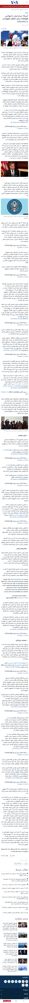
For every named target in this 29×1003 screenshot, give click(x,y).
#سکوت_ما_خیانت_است (21, 384)
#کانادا (11, 509)
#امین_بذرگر (24, 376)
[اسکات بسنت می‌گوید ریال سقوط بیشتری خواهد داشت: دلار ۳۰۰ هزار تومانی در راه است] (22, 960)
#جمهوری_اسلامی (19, 515)
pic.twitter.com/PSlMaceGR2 (19, 122)
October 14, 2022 (22, 129)
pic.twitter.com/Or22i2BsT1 (19, 707)
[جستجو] (23, 1001)
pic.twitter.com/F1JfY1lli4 (20, 749)
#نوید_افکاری (6, 386)
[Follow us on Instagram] (12, 981)
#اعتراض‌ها (18, 665)
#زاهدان (6, 450)
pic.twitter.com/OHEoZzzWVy (19, 517)
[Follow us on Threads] (9, 981)
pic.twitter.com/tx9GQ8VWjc (19, 388)
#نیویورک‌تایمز (22, 663)
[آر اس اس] (5, 981)
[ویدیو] (16, 1001)
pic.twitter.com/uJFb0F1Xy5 (12, 350)
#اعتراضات (11, 112)
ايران (26, 12)
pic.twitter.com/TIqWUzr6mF (14, 778)
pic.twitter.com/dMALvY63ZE (19, 629)
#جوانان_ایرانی (14, 663)
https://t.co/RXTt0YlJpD (12, 667)
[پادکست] (26, 985)
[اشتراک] (23, 985)
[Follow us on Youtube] (16, 981)
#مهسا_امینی (14, 386)
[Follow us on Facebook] (26, 981)
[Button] (3, 29)
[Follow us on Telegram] (23, 981)
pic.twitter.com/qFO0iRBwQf (19, 319)
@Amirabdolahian (16, 579)
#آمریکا (12, 110)
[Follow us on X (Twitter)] (19, 981)
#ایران (24, 118)
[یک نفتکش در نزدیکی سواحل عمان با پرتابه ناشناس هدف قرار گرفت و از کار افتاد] (22, 945)
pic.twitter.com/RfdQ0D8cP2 (19, 479)
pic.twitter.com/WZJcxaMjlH (19, 454)
